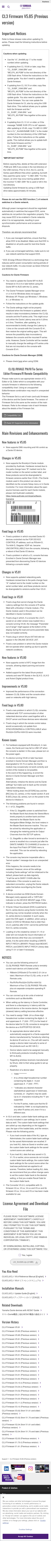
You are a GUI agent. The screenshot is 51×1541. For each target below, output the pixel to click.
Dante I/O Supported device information (22, 423)
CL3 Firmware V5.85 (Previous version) (19, 1335)
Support (4, 1459)
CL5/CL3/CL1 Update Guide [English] (18, 1293)
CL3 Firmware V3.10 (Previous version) (19, 1406)
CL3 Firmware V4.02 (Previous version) (19, 1390)
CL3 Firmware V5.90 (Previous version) (19, 1331)
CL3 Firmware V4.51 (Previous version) (19, 1374)
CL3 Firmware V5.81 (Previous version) (19, 1339)
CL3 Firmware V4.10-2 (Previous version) (20, 1382)
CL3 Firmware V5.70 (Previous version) (19, 1347)
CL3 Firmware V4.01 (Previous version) (19, 1394)
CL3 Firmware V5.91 (11, 1327)
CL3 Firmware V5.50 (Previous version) (19, 1358)
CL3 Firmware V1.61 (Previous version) (19, 1446)
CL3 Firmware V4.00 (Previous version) (19, 1398)
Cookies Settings (25, 1529)
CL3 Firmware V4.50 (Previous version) (19, 1378)
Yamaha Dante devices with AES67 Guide (20, 1310)
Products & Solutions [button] (9, 1487)
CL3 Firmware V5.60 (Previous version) (19, 1351)
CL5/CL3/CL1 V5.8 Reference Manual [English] (23, 1276)
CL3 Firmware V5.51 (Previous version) (19, 1354)
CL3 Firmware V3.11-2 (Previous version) (20, 1402)
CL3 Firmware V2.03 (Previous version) (19, 1438)
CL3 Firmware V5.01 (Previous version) (19, 1366)
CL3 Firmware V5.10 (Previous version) (19, 1362)
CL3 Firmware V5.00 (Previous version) (19, 1370)
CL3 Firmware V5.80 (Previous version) (19, 1343)
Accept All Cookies (25, 1536)
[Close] (3, 1497)
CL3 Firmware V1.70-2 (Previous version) (20, 1442)
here (20, 361)
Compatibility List (14, 415)
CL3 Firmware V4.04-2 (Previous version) (20, 1386)
